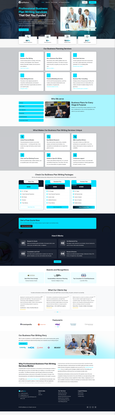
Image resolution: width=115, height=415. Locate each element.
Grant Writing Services (62, 401)
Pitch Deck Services (62, 394)
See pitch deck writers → (78, 66)
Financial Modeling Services (63, 399)
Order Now (57, 261)
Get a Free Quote (23, 29)
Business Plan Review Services (64, 396)
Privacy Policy (81, 394)
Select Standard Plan (57, 207)
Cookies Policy (81, 396)
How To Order (54, 2)
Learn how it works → (25, 68)
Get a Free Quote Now (26, 226)
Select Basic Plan (31, 207)
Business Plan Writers (62, 392)
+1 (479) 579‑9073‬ (24, 393)
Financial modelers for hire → (53, 86)
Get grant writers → (24, 88)
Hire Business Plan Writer (64, 2)
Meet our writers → (51, 68)
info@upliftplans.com (24, 395)
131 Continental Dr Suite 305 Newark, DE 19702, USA (28, 397)
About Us (48, 2)
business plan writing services (33, 379)
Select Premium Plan (84, 207)
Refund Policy (80, 392)
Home (42, 2)
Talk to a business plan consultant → (81, 88)
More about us (23, 343)
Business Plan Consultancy (63, 398)
